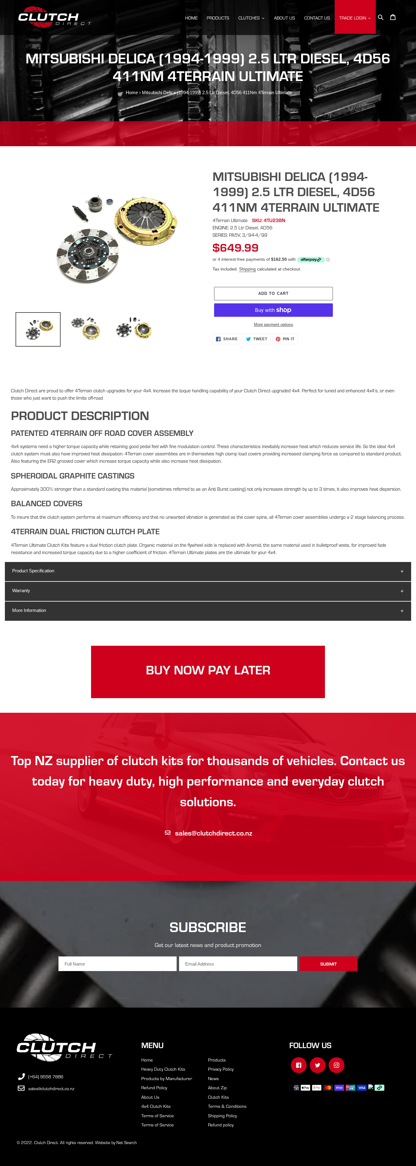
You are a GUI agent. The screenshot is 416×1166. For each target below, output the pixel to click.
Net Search (126, 1142)
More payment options (273, 324)
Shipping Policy (222, 1115)
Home (132, 92)
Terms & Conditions (227, 1106)
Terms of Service (157, 1115)
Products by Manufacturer (166, 1078)
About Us (150, 1097)
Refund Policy (154, 1087)
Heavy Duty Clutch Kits (163, 1069)
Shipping (247, 269)
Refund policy (221, 1125)
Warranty (21, 590)
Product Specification (33, 570)
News (213, 1078)
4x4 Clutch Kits (156, 1106)
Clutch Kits (218, 1097)
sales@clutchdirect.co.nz (213, 833)
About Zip (217, 1087)
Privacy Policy (221, 1069)
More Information (29, 610)
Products (217, 1060)
